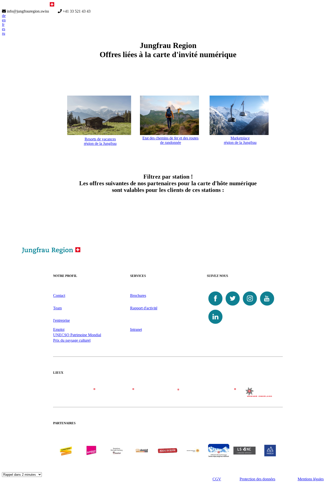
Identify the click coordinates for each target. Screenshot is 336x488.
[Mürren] (168, 394)
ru (3, 33)
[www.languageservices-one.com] (244, 453)
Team (57, 308)
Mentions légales (311, 479)
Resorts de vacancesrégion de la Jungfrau (100, 141)
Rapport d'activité (143, 308)
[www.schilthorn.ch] (91, 456)
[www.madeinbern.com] (167, 456)
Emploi (58, 329)
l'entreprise (61, 320)
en (4, 20)
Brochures (138, 295)
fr (3, 24)
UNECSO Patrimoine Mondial (77, 335)
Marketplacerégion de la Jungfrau (240, 140)
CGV (217, 479)
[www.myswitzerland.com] (193, 456)
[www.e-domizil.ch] (142, 456)
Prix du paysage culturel (72, 340)
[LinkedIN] (215, 324)
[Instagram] (250, 306)
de (4, 16)
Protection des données (257, 479)
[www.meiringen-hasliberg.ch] (116, 456)
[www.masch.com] (270, 455)
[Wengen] (122, 394)
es (3, 29)
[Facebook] (215, 306)
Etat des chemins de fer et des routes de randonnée (170, 140)
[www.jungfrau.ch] (66, 451)
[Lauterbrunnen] (214, 394)
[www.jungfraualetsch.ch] (218, 456)
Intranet (136, 329)
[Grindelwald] (76, 394)
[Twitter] (232, 306)
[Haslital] (259, 395)
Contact (59, 295)
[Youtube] (267, 306)
